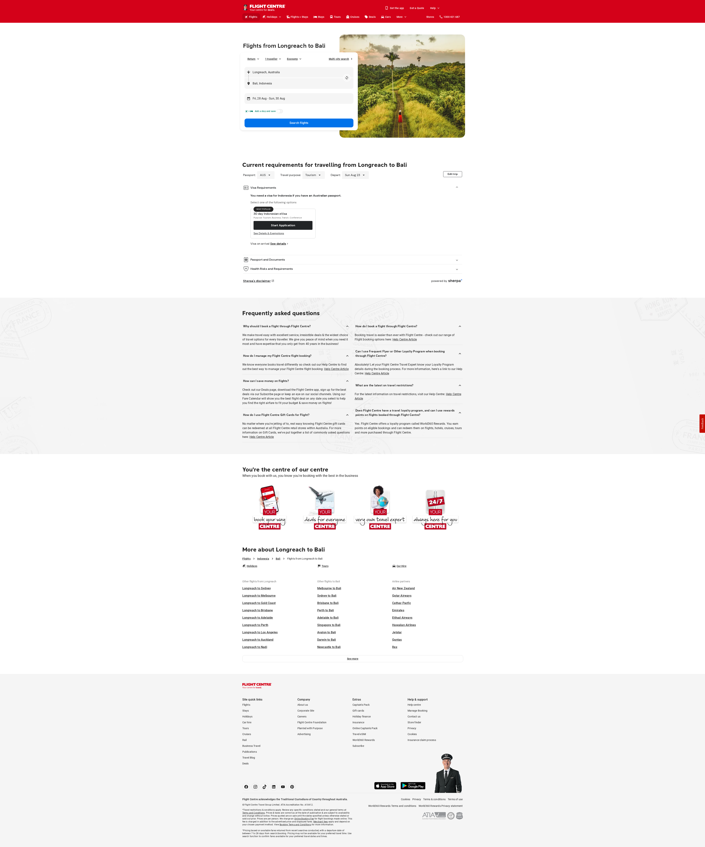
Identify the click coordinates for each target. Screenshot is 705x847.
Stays (321, 16)
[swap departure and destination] (346, 77)
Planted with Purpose (310, 728)
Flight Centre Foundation (312, 722)
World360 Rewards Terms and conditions (392, 805)
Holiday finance (361, 716)
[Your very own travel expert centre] (380, 508)
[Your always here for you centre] (435, 508)
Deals (372, 16)
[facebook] (246, 787)
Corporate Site (305, 710)
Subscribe (358, 745)
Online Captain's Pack (364, 728)
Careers (301, 716)
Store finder (414, 722)
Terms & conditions (434, 799)
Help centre (414, 704)
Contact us (414, 716)
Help (433, 8)
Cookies (412, 734)
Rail (244, 740)
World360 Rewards (363, 740)
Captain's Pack (361, 704)
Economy (292, 58)
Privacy (412, 728)
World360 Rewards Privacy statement (441, 805)
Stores (430, 16)
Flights (253, 16)
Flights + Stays (299, 16)
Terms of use (455, 799)
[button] (352, 658)
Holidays (272, 16)
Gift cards (358, 710)
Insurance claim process (422, 740)
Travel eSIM (359, 734)
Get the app (397, 8)
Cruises (354, 16)
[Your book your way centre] (269, 508)
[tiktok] (264, 787)
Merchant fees (320, 821)
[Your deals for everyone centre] (325, 508)
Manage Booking (417, 710)
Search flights (299, 123)
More (400, 16)
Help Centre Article (336, 369)
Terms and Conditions (253, 813)
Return (251, 58)
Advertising (304, 734)
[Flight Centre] (257, 685)
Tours (337, 16)
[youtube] (283, 787)
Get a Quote (417, 8)
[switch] (279, 112)
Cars (388, 16)
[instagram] (255, 787)
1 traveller (271, 58)
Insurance (358, 722)
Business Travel (251, 745)
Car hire (247, 722)
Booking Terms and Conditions (295, 824)
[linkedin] (274, 787)
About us (302, 704)
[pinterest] (292, 787)
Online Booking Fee (304, 818)
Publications (249, 751)
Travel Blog (248, 757)
